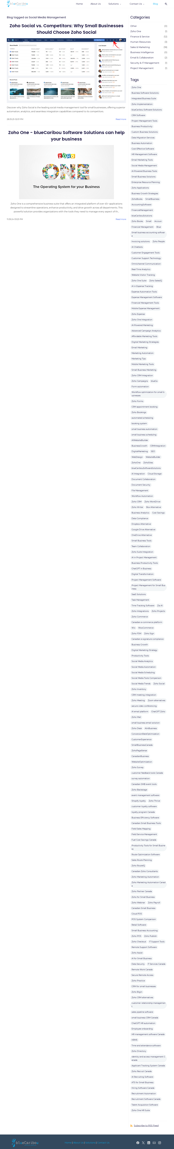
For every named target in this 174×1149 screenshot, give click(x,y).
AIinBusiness (151, 728)
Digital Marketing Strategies (145, 342)
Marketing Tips (139, 358)
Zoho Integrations (140, 611)
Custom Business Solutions (145, 132)
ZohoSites (148, 462)
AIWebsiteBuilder (140, 440)
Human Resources (140, 42)
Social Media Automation (144, 667)
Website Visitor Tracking (143, 275)
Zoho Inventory (139, 689)
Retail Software (139, 925)
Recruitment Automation (144, 1093)
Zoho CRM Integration (142, 375)
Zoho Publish (150, 936)
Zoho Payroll (154, 902)
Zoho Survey (138, 767)
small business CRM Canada (145, 1017)
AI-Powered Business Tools (144, 171)
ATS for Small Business (142, 1082)
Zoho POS (136, 936)
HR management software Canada (148, 1034)
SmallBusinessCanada (142, 745)
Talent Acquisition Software (145, 1105)
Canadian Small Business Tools (146, 823)
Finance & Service (140, 36)
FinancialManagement (142, 210)
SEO (153, 451)
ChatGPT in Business (141, 568)
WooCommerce (145, 628)
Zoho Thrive (154, 801)
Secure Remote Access (142, 975)
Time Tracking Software (143, 605)
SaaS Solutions (139, 594)
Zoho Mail (136, 717)
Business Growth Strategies (145, 193)
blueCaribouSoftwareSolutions (146, 468)
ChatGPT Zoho (158, 711)
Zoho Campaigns (140, 381)
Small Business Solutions (144, 176)
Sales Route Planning (142, 860)
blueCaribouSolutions (142, 216)
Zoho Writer (137, 507)
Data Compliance (140, 518)
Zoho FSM (136, 633)
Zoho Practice (138, 980)
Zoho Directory (139, 1051)
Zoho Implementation (142, 104)
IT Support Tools (156, 941)
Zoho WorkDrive (152, 501)
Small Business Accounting (145, 930)
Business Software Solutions (145, 93)
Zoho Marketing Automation (145, 877)
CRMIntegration (157, 446)
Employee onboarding (142, 1029)
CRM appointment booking (145, 407)
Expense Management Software (147, 297)
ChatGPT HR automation (143, 1023)
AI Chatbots (137, 247)
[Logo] (17, 4)
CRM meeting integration (144, 695)
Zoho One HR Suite (141, 1110)
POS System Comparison (144, 919)
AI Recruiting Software (142, 1077)
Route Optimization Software (146, 854)
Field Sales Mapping (141, 829)
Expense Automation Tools (144, 292)
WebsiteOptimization (142, 762)
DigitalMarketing (140, 451)
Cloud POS (137, 914)
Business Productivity (142, 126)
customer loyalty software (144, 806)
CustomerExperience (141, 739)
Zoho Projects (158, 611)
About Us (78, 1142)
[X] (143, 1143)
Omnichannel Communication (146, 264)
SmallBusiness (152, 199)
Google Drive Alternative (143, 529)
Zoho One (135, 31)
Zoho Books (137, 221)
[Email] (154, 1143)
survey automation (141, 778)
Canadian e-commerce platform (147, 622)
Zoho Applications (140, 188)
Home (68, 1142)
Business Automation (142, 143)
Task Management (140, 600)
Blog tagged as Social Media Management (36, 17)
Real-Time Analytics (141, 269)
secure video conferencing (144, 706)
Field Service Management (144, 834)
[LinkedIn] (149, 1143)
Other (133, 26)
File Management (140, 490)
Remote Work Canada (142, 969)
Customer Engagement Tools (146, 253)
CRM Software (138, 115)
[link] (25, 1140)
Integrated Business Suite (144, 98)
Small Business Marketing (144, 370)
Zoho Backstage (139, 790)
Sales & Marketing (140, 47)
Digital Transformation (142, 574)
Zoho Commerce (140, 616)
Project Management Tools (144, 121)
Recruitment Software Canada (146, 1099)
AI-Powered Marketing (142, 325)
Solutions (90, 1142)
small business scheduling (144, 435)
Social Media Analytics (142, 661)
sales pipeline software (142, 1012)
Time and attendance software (146, 1045)
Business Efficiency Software (145, 817)
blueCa (154, 381)
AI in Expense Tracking (142, 286)
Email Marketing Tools (142, 160)
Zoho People (159, 241)
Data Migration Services (143, 137)
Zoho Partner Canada (142, 891)
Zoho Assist (137, 953)
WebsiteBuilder (153, 457)
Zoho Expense (138, 314)
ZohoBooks (137, 199)
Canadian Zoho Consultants (145, 871)
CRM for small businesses (144, 986)
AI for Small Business (142, 958)
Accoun (158, 221)
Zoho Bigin (137, 992)
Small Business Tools (141, 540)
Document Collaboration (143, 479)
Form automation (140, 386)
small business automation (144, 429)
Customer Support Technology (146, 258)
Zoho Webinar (138, 902)
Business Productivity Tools (145, 563)
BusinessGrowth (139, 446)
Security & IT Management (144, 63)
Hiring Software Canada (143, 1088)
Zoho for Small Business (143, 897)
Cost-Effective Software (143, 149)
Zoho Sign (149, 633)
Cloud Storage (154, 474)
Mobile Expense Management (146, 308)
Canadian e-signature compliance (148, 639)
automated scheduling (142, 418)
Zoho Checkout (139, 941)
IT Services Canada (156, 964)
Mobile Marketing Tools (143, 364)
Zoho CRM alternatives (142, 997)
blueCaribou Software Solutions (147, 110)
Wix (133, 628)
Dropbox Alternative (141, 524)
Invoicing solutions (141, 241)
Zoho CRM (137, 501)
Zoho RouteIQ (138, 865)
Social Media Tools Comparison (146, 678)
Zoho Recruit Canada (142, 1071)
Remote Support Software (144, 947)
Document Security (141, 485)
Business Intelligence (142, 52)
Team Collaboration (141, 546)
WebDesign (137, 457)
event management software (145, 795)
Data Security (138, 964)
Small (148, 221)
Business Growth (140, 644)
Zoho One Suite (139, 280)
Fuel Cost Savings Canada (144, 840)
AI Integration (138, 474)
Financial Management (142, 227)
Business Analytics (140, 513)
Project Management (142, 68)
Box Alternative (153, 507)
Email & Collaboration (142, 57)
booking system (139, 423)
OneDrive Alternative (142, 535)
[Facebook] (138, 1143)
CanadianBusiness (140, 756)
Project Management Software (146, 580)
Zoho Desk (137, 728)
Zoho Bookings (139, 412)
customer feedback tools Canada (147, 773)
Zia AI (160, 605)
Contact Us (103, 1142)
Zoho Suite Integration (142, 552)
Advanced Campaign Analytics (146, 331)
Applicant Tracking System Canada (148, 1065)
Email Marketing (139, 347)
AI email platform (140, 711)
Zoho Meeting (138, 700)
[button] (165, 4)
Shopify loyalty (139, 801)
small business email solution (146, 723)
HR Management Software (144, 154)
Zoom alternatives (156, 700)
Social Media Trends (141, 683)
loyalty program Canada (143, 812)
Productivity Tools (140, 656)
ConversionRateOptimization (145, 734)
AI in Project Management (144, 557)
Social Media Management (144, 165)
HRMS (134, 1040)
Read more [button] (121, 119)
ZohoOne (136, 462)
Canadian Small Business (143, 908)
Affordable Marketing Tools (144, 336)
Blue (158, 227)
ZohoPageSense (139, 750)
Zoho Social (159, 683)
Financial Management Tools (145, 303)
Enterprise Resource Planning (146, 182)
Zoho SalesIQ (155, 280)
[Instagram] (160, 1143)
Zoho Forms (137, 401)
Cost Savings (158, 513)
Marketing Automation (142, 353)
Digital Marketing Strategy (144, 650)
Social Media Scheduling (143, 672)
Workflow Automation (142, 496)
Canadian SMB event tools (144, 784)
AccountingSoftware (141, 204)
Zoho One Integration (142, 319)
